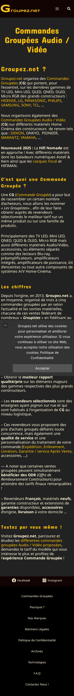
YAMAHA (28, 137)
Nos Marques (37, 618)
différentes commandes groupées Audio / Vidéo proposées (31, 542)
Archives (37, 651)
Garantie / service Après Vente (45, 451)
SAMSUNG (10, 105)
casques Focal (45, 161)
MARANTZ (9, 137)
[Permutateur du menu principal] (57, 9)
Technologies (37, 662)
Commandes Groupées (37, 596)
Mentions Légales (37, 629)
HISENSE (8, 100)
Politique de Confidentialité (37, 640)
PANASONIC (35, 100)
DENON (17, 132)
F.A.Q (37, 673)
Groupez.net (11, 78)
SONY (26, 105)
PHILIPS (54, 100)
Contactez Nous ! (37, 684)
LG (20, 100)
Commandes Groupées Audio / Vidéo (33, 119)
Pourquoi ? (37, 607)
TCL (36, 105)
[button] (69, 8)
